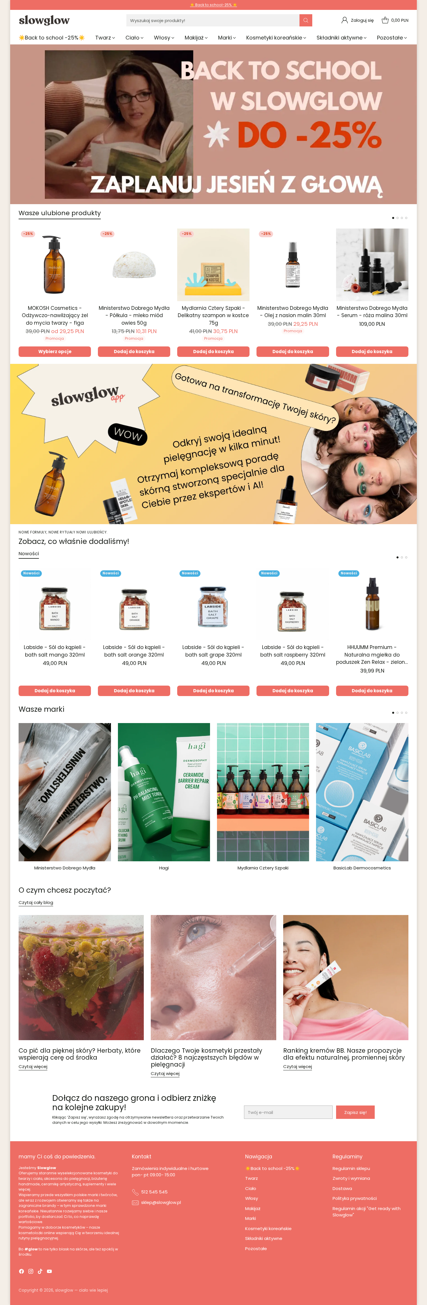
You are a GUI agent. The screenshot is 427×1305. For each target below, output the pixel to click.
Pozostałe (256, 1248)
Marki (250, 1218)
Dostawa (342, 1188)
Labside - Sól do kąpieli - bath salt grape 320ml (213, 651)
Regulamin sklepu (351, 1168)
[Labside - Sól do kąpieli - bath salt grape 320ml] (213, 604)
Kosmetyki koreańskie (268, 1228)
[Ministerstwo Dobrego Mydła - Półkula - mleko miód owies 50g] (134, 265)
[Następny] (406, 292)
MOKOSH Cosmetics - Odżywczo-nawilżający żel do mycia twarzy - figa (55, 315)
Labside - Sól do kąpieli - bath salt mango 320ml (55, 651)
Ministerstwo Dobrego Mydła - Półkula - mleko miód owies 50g (134, 315)
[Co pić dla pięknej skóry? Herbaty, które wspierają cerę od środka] (81, 977)
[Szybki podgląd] (83, 236)
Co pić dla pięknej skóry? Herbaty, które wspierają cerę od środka (80, 1054)
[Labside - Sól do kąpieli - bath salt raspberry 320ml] (292, 604)
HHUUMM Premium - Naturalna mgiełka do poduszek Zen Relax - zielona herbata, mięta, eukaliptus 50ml (372, 662)
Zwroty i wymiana (351, 1178)
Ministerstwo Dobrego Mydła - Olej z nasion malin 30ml (292, 312)
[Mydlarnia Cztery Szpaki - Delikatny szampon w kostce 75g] (213, 265)
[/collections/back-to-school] (213, 124)
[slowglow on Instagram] (30, 1272)
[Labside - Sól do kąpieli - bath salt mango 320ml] (55, 604)
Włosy (251, 1198)
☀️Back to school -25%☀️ (272, 1168)
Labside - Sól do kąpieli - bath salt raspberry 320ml (292, 651)
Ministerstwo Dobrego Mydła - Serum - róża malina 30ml (372, 312)
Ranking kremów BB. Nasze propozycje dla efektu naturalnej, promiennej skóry (344, 1054)
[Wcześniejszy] (20, 292)
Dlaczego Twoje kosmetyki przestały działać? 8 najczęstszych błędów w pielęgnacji (206, 1057)
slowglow (64, 1290)
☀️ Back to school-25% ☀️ (213, 4)
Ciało (250, 1188)
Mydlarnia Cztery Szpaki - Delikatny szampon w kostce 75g (213, 315)
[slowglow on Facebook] (21, 1272)
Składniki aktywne (263, 1238)
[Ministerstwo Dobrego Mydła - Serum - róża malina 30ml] (372, 265)
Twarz (251, 1178)
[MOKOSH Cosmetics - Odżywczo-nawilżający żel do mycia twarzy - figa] (55, 265)
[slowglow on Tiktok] (40, 1272)
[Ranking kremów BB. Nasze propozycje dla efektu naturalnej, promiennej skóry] (345, 977)
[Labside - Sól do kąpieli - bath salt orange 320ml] (134, 604)
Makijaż (253, 1208)
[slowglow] (45, 20)
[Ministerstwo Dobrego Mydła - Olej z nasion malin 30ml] (292, 265)
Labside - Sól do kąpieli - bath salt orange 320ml (134, 651)
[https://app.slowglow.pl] (213, 444)
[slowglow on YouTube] (49, 1272)
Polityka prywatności (355, 1198)
